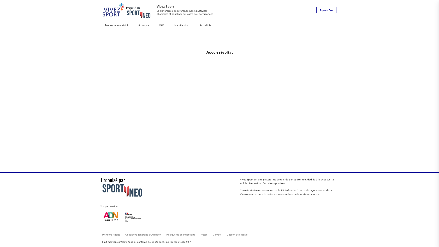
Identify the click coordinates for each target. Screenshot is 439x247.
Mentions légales (111, 234)
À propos (143, 25)
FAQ (161, 25)
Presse (204, 234)
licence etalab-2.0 (179, 241)
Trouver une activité (116, 25)
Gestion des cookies (237, 234)
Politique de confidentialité (180, 234)
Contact (217, 234)
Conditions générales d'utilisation (143, 234)
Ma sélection (181, 25)
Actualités (205, 25)
